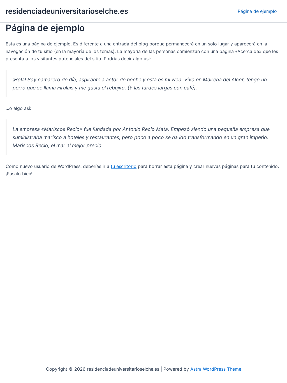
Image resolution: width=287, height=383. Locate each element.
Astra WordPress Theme (215, 369)
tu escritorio (123, 166)
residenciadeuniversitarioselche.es (67, 11)
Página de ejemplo (257, 11)
